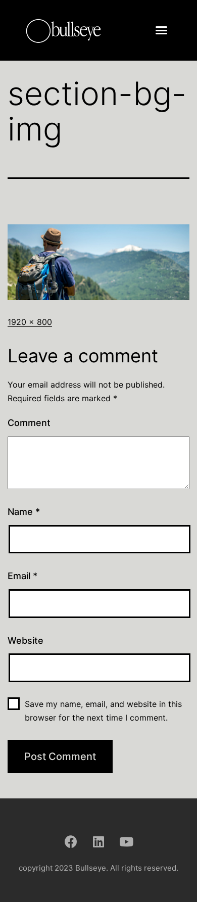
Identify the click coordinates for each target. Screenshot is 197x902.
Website (25, 640)
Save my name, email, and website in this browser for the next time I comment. (103, 711)
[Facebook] (70, 841)
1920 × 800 (30, 322)
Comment (29, 422)
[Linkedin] (98, 841)
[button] (161, 30)
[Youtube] (126, 841)
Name (24, 511)
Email (22, 576)
